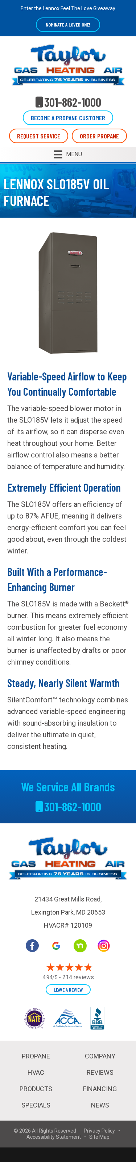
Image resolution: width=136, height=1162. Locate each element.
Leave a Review (68, 990)
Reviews (100, 1072)
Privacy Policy (99, 1131)
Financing (100, 1089)
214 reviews (78, 977)
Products (36, 1089)
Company (100, 1056)
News (100, 1105)
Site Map (99, 1137)
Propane (36, 1056)
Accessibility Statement (53, 1137)
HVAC (36, 1072)
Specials (35, 1105)
